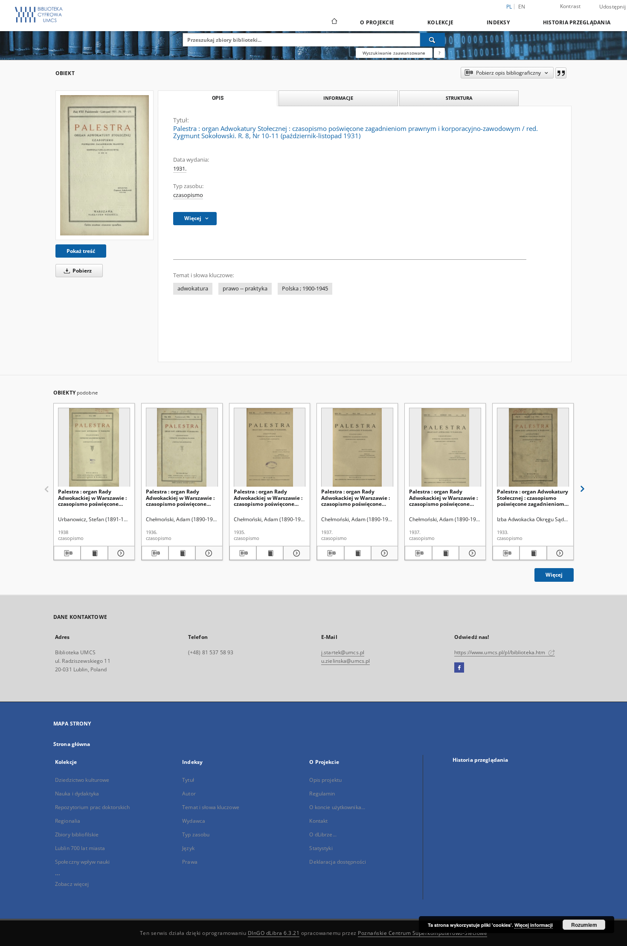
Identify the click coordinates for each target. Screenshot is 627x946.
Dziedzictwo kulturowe (82, 779)
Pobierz (81, 270)
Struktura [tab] (459, 98)
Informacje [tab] (338, 98)
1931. (179, 168)
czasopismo (188, 195)
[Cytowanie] (560, 72)
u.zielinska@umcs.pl (345, 661)
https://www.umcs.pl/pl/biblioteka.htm (500, 652)
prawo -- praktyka (245, 288)
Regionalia (67, 820)
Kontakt (318, 820)
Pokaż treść (81, 251)
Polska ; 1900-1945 (305, 288)
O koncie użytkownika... (337, 807)
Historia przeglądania (576, 22)
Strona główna (71, 744)
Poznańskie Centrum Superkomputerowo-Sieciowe (422, 933)
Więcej (554, 574)
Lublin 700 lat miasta (80, 848)
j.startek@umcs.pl (342, 652)
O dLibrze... (322, 834)
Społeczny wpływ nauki (82, 861)
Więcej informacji (533, 925)
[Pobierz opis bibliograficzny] (67, 553)
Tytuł (188, 779)
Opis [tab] (218, 98)
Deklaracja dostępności (337, 861)
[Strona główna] (333, 22)
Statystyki (320, 848)
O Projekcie (377, 22)
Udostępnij (612, 6)
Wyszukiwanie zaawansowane (394, 53)
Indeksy (498, 22)
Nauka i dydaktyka (77, 793)
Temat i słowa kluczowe (210, 807)
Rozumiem (584, 925)
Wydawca (193, 820)
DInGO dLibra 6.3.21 (274, 933)
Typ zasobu (195, 834)
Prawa (189, 861)
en (521, 6)
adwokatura (192, 288)
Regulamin (322, 793)
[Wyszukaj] (432, 39)
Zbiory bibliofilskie (77, 834)
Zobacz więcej (72, 884)
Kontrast (570, 6)
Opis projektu (325, 779)
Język (188, 848)
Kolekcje (440, 22)
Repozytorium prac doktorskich (92, 807)
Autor (189, 793)
